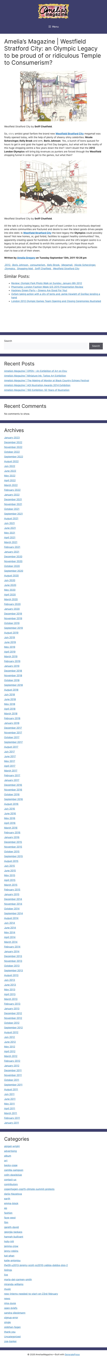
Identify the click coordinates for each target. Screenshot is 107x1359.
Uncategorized (12, 1336)
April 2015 (9, 880)
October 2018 (11, 680)
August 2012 (11, 1032)
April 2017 (9, 766)
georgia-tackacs (13, 1232)
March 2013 (10, 999)
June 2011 (9, 1099)
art (5, 1160)
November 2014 (13, 904)
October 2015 (11, 851)
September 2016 (13, 799)
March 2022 (11, 485)
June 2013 (10, 984)
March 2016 (10, 827)
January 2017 (11, 780)
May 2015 (9, 875)
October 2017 (11, 737)
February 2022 (12, 490)
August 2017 (11, 746)
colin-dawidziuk (13, 1174)
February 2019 (12, 661)
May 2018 (9, 704)
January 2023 (12, 437)
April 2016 (9, 823)
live (6, 1274)
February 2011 (12, 1118)
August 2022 (11, 461)
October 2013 (12, 965)
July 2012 (9, 1037)
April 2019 (9, 651)
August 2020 (11, 575)
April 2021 (9, 537)
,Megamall (66, 265)
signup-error (11, 1317)
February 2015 (12, 889)
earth (7, 1198)
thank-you (9, 1331)
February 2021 (12, 547)
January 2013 (11, 1008)
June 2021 (10, 528)
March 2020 (11, 599)
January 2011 (11, 1122)
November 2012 (13, 1018)
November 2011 (13, 1075)
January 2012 (11, 1065)
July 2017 (9, 751)
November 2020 (13, 561)
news (7, 1298)
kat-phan (9, 1255)
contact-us (10, 1179)
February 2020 (12, 604)
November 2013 (13, 961)
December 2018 (13, 670)
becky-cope (10, 1165)
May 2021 (9, 532)
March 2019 (10, 656)
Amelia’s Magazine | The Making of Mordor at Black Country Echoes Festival (46, 380)
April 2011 (9, 1108)
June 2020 (10, 585)
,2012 (7, 265)
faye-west (10, 1217)
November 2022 (13, 447)
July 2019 (9, 637)
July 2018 (9, 694)
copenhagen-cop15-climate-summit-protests (29, 1189)
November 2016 (13, 789)
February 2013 (12, 1003)
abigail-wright (12, 1146)
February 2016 (12, 832)
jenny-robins (11, 1251)
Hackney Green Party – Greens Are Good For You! (39, 290)
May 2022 (9, 475)
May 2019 (9, 647)
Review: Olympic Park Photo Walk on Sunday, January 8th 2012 (46, 283)
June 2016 (10, 813)
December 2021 (13, 499)
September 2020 (13, 570)
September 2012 (13, 1027)
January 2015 (11, 894)
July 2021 (9, 523)
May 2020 (9, 589)
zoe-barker (10, 1341)
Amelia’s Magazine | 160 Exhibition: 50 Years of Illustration (36, 390)
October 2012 (11, 1022)
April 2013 (9, 994)
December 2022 (13, 442)
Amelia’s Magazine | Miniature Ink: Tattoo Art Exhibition (35, 375)
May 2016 (9, 818)
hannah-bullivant (13, 1236)
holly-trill (9, 1241)
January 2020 (12, 608)
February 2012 (12, 1061)
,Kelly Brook (53, 265)
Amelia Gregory (26, 257)
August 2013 (11, 975)
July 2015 (9, 865)
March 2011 (10, 1113)
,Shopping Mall (24, 268)
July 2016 (9, 808)
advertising (10, 1151)
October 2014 (12, 908)
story (11, 133)
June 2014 (10, 927)
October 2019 (12, 623)
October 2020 (12, 566)
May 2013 (9, 989)
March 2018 (10, 713)
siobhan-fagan (12, 1327)
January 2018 (11, 723)
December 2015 (13, 842)
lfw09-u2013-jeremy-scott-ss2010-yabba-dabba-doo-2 (36, 1265)
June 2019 (10, 642)
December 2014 (13, 899)
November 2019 (13, 618)
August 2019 (11, 632)
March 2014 (10, 942)
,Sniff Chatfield (42, 268)
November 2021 (13, 504)
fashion (8, 1212)
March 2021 (10, 542)
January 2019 (11, 666)
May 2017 (9, 761)
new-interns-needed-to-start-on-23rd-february (31, 1293)
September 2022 (13, 456)
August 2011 (11, 1089)
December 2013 (13, 956)
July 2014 (9, 923)
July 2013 (9, 980)
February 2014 (12, 946)
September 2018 (13, 685)
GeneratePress (72, 1354)
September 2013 (13, 970)
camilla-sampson (13, 1170)
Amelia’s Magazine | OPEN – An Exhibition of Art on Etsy (35, 371)
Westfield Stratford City (70, 133)
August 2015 (11, 861)
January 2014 (11, 951)
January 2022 (12, 494)
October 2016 (12, 794)
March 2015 (10, 884)
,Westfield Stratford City (65, 268)
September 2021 (13, 513)
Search (8, 341)
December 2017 (13, 727)
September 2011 (13, 1084)
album (7, 1155)
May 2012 (9, 1046)
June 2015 (10, 870)
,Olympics (9, 268)
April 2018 (9, 708)
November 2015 (13, 846)
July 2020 (9, 580)
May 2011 (9, 1103)
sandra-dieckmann (14, 1312)
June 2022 (10, 471)
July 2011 (9, 1094)
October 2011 (11, 1080)
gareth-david (11, 1227)
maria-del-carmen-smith (18, 1279)
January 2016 (11, 837)
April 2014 (9, 937)
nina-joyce (10, 1303)
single (7, 1322)
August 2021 (11, 518)
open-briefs (10, 1308)
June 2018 (10, 699)
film (6, 1222)
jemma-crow (11, 1246)
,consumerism (37, 265)
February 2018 (12, 718)
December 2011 (13, 1070)
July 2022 (9, 466)
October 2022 (12, 451)
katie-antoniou (12, 1260)
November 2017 (13, 732)
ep (5, 1208)
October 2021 (11, 509)
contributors (11, 1184)
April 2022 (10, 480)
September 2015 (13, 856)
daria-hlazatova (13, 1193)
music (7, 1289)
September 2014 (13, 913)
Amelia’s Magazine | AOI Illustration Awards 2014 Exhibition (37, 385)
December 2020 (13, 556)
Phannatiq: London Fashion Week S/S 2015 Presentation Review (47, 286)
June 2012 (10, 1041)
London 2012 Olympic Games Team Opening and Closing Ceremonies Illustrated (56, 301)
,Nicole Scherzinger (84, 265)
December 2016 (13, 785)
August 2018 (11, 689)
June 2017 (10, 756)
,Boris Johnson (20, 265)
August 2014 (11, 918)
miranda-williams (13, 1284)
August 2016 (11, 804)
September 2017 (13, 742)
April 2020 (10, 594)
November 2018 (13, 675)
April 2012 (9, 1051)
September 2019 (13, 628)
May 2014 (9, 932)
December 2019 (13, 613)
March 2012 (10, 1056)
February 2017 (12, 775)
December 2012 (13, 1013)
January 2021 (11, 551)
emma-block (11, 1203)
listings (8, 1270)
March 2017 (10, 770)
